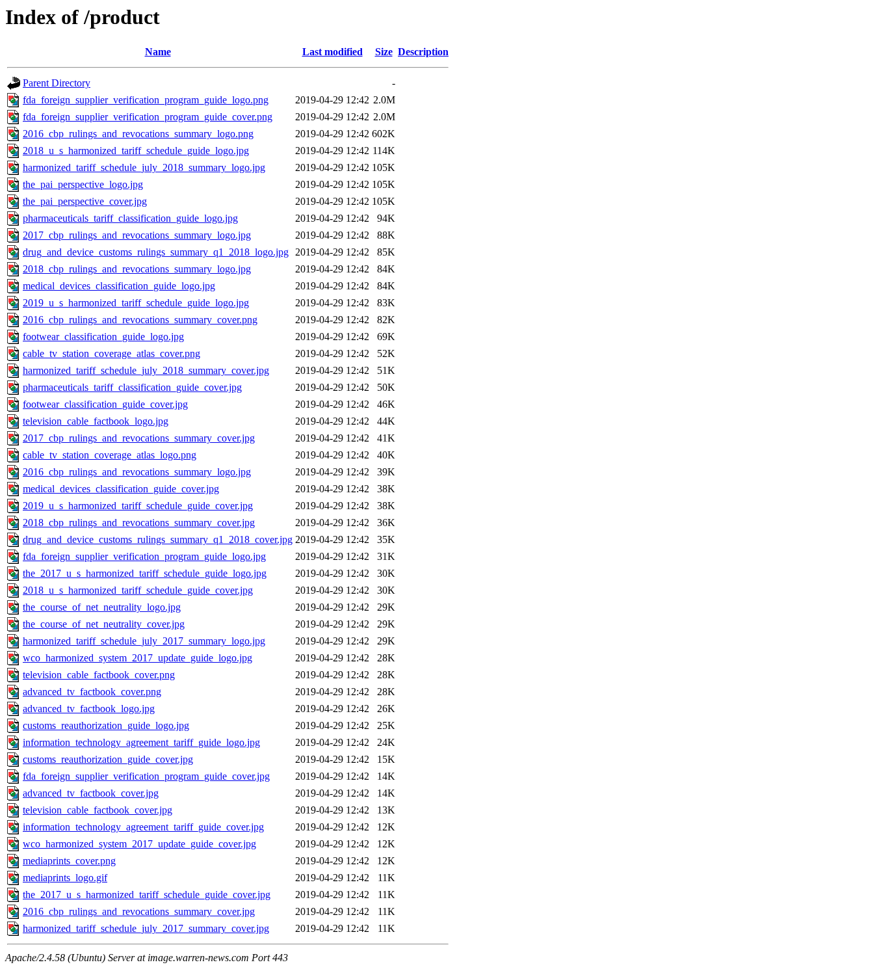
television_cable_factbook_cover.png (99, 674)
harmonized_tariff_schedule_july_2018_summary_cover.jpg (146, 370)
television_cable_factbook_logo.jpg (95, 421)
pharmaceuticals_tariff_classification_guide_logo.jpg (130, 218)
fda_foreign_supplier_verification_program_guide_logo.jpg (144, 556)
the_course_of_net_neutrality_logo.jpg (102, 607)
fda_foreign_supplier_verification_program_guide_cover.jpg (146, 776)
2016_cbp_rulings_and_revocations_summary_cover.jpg (139, 911)
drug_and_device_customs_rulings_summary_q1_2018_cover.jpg (158, 539)
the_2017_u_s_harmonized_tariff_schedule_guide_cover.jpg (146, 894)
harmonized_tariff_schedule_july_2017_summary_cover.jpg (146, 928)
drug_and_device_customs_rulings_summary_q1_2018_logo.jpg (156, 252)
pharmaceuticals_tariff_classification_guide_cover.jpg (132, 387)
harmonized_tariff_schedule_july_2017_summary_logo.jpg (144, 640)
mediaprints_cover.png (69, 860)
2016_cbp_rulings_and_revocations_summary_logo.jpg (137, 471)
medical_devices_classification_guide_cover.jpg (121, 488)
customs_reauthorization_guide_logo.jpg (106, 725)
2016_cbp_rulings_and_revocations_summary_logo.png (138, 133)
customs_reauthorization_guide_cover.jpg (108, 759)
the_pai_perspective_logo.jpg (83, 184)
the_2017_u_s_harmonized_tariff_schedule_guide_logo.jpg (145, 573)
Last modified (332, 51)
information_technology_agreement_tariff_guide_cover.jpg (143, 826)
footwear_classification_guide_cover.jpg (105, 404)
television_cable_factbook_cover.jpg (97, 810)
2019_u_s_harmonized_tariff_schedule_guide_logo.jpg (136, 302)
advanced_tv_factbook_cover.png (92, 691)
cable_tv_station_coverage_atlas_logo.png (109, 454)
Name (158, 51)
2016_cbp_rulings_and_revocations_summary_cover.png (140, 319)
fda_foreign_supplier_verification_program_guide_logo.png (145, 99)
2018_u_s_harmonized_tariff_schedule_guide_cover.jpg (138, 590)
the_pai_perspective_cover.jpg (85, 201)
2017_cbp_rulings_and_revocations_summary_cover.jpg (139, 438)
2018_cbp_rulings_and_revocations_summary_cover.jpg (139, 522)
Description (423, 51)
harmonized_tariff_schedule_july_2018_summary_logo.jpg (144, 167)
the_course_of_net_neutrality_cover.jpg (104, 624)
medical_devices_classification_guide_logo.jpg (119, 285)
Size (384, 51)
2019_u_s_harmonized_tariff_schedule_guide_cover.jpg (138, 505)
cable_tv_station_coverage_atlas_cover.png (111, 353)
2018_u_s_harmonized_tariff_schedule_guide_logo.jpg (136, 150)
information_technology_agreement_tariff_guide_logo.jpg (141, 742)
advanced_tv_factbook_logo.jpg (89, 708)
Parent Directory (56, 82)
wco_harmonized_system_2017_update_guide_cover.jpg (139, 843)
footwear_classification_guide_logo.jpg (103, 336)
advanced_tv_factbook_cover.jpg (91, 793)
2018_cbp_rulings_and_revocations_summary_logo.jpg (137, 268)
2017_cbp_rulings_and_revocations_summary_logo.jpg (137, 235)
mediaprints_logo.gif (65, 877)
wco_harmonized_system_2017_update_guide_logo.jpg (137, 657)
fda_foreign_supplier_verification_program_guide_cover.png (147, 116)
